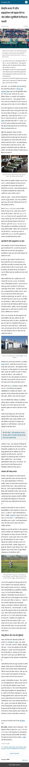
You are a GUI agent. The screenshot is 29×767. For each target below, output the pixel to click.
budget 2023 (12, 747)
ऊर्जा (8, 743)
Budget (6, 747)
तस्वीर (21, 356)
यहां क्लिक (22, 721)
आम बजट (8, 748)
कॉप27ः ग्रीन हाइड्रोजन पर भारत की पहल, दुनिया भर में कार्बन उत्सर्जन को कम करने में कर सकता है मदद (14, 434)
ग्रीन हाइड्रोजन (14, 748)
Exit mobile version (14, 765)
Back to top (25, 760)
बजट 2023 (22, 748)
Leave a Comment (14, 753)
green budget (19, 747)
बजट (19, 748)
